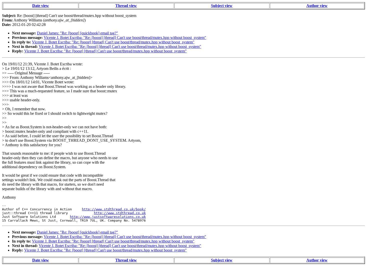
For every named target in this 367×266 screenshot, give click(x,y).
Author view (317, 5)
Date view (40, 5)
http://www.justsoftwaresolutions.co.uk (108, 217)
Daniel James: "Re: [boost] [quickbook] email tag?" (77, 33)
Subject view (221, 5)
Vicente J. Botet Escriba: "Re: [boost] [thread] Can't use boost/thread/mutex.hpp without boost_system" (125, 37)
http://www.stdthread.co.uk (120, 213)
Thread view (126, 5)
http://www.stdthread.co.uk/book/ (114, 209)
